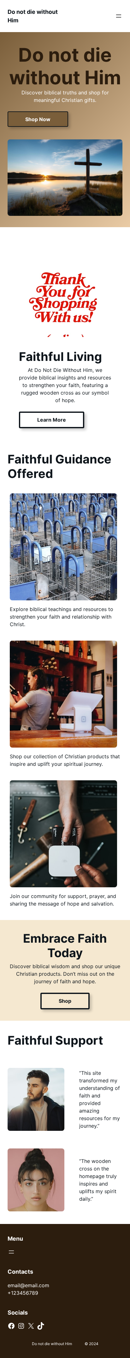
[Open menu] (118, 16)
